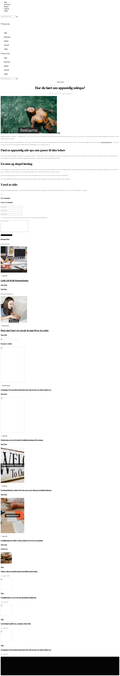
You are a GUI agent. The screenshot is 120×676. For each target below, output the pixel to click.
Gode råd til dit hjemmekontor (14, 280)
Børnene (6, 6)
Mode (5, 2)
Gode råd (6, 8)
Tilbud (6, 10)
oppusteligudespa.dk (106, 142)
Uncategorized (6, 385)
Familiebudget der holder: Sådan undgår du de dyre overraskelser (22, 540)
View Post (4, 285)
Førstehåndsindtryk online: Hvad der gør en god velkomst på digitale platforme (26, 490)
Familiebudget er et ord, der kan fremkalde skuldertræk (18, 598)
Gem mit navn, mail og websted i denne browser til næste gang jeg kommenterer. (25, 217)
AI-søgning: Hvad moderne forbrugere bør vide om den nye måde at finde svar (26, 390)
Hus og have (7, 4)
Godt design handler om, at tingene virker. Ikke (16, 624)
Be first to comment (66, 93)
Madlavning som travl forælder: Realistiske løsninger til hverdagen (22, 440)
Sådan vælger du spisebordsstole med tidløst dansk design (19, 571)
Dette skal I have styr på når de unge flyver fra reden (24, 330)
